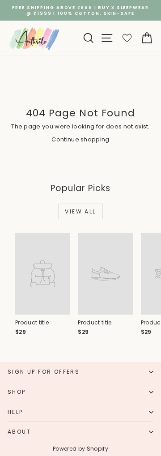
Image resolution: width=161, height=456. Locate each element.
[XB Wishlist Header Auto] (127, 38)
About (19, 431)
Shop (17, 392)
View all (80, 211)
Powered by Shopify (80, 448)
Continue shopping (80, 139)
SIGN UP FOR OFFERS (44, 371)
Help (15, 412)
